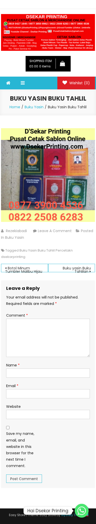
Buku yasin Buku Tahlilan (77, 269)
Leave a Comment (55, 230)
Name (13, 365)
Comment (17, 315)
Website (13, 406)
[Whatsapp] (82, 511)
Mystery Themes (73, 515)
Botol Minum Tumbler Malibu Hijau (23, 269)
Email (12, 385)
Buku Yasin (14, 237)
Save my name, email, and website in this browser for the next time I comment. (20, 449)
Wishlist (79, 83)
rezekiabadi (16, 230)
